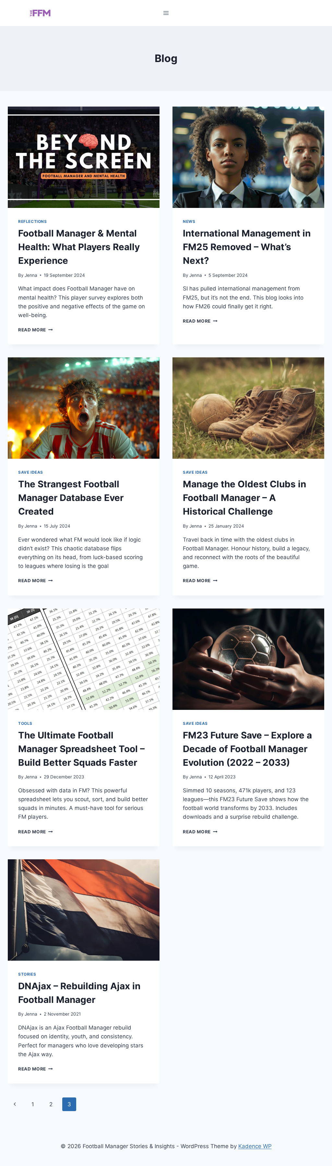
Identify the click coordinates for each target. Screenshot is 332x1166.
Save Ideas (30, 472)
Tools (25, 723)
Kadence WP (255, 1146)
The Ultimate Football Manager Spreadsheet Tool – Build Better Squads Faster (81, 749)
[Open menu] (166, 13)
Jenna (31, 275)
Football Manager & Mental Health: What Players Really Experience (79, 247)
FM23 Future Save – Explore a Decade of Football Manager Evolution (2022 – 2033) (247, 749)
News (189, 221)
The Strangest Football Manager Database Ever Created (71, 498)
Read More (35, 329)
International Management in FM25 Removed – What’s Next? (247, 247)
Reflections (32, 221)
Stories (27, 974)
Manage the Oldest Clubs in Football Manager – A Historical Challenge (244, 498)
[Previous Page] (15, 1104)
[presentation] (84, 157)
